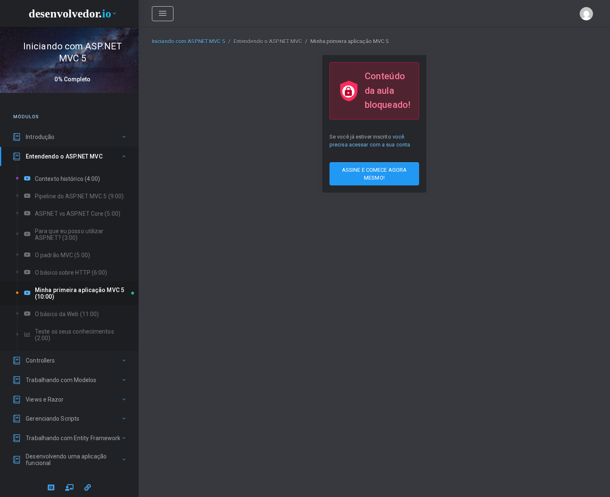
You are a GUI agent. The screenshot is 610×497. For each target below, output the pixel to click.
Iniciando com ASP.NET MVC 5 (188, 41)
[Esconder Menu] (162, 13)
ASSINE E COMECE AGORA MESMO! (374, 174)
